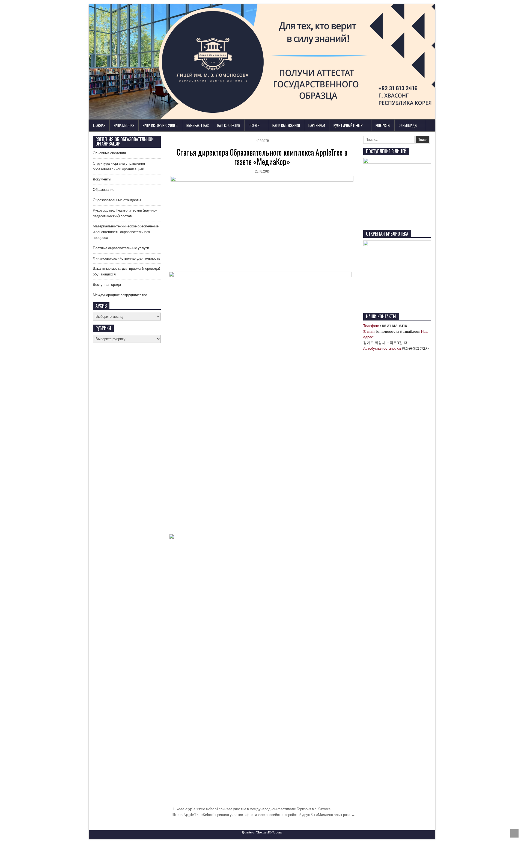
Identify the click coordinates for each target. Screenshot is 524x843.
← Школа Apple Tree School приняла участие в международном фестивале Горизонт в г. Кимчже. (250, 809)
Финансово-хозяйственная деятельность (126, 258)
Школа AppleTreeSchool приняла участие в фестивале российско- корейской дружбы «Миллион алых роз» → (263, 815)
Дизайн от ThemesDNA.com (262, 832)
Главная (99, 125)
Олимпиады (408, 125)
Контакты (383, 125)
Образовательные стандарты (117, 200)
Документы (102, 179)
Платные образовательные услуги (121, 248)
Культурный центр (348, 125)
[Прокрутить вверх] (514, 833)
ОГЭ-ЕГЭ (254, 125)
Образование (103, 190)
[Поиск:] (389, 140)
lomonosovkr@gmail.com (398, 332)
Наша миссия (124, 125)
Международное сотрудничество (120, 295)
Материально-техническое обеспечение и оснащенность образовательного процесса (126, 232)
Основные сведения (109, 153)
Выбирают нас (197, 125)
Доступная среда (107, 285)
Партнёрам (316, 125)
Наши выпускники (286, 125)
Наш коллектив (228, 125)
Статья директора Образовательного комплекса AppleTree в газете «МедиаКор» (262, 157)
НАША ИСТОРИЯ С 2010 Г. (160, 125)
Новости (262, 140)
